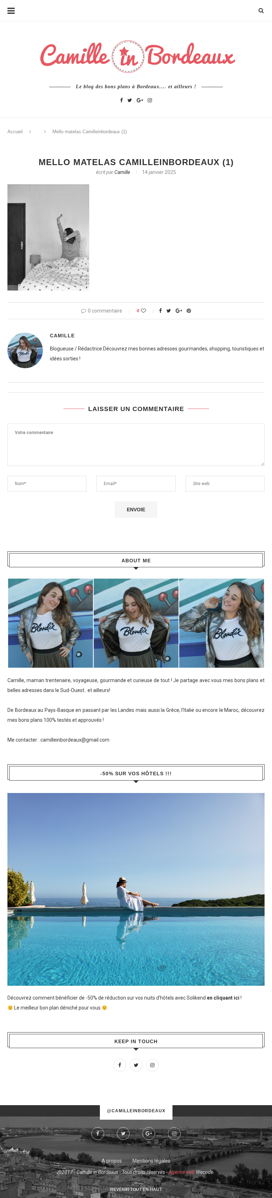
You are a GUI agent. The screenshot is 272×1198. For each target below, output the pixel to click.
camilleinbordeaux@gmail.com (74, 740)
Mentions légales (151, 1161)
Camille (122, 172)
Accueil (15, 131)
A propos (112, 1161)
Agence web (182, 1172)
